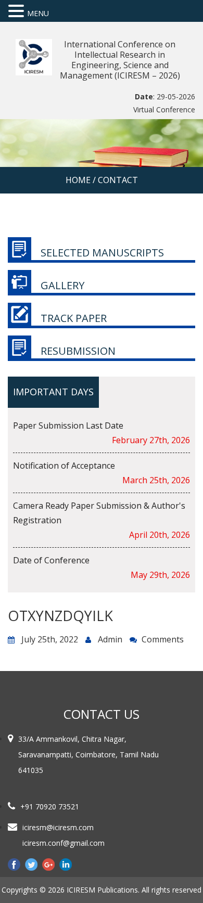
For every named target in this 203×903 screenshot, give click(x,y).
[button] (17, 11)
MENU (38, 13)
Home (78, 180)
